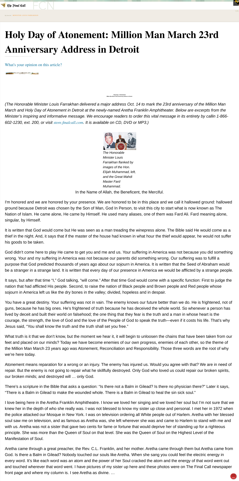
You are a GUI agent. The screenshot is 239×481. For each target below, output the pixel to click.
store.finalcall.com (68, 122)
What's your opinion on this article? (33, 64)
